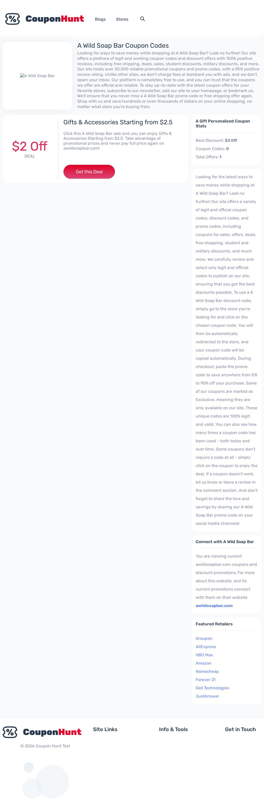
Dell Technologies (212, 687)
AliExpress (206, 646)
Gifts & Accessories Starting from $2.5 (117, 122)
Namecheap (207, 671)
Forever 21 (206, 679)
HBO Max (204, 654)
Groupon (204, 638)
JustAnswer (207, 696)
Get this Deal (89, 172)
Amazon (203, 663)
